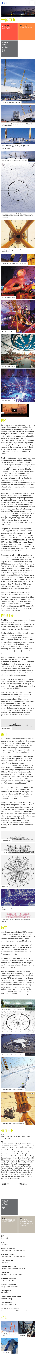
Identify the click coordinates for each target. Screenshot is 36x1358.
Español (5, 47)
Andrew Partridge (26, 27)
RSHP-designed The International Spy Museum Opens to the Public (26, 1222)
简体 (3, 49)
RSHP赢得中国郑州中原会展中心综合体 (9, 1221)
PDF (3, 1206)
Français (5, 46)
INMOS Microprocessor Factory (21, 542)
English (4, 44)
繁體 (3, 51)
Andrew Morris (7, 27)
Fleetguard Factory (19, 540)
